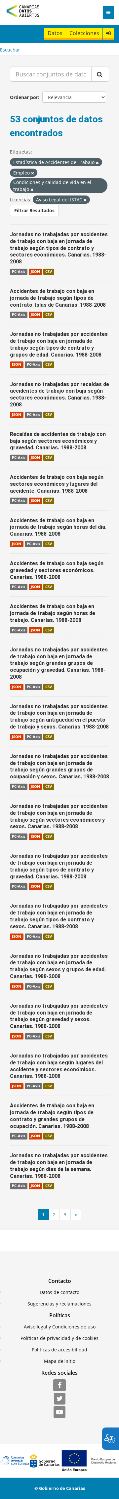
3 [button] (65, 1214)
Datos (55, 33)
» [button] (76, 1214)
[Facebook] (59, 1385)
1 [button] (43, 1214)
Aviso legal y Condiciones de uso (60, 1327)
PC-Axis (18, 271)
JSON (35, 271)
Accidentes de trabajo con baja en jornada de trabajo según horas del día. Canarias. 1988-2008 (58, 527)
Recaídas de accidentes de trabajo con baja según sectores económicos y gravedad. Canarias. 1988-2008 (58, 441)
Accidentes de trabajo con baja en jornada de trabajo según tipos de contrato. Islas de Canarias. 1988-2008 (58, 298)
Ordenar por (24, 97)
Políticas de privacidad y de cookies (59, 1338)
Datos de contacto (59, 1292)
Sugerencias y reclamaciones (59, 1304)
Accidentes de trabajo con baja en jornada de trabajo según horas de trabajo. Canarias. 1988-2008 (52, 613)
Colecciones (84, 33)
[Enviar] (100, 74)
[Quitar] (97, 162)
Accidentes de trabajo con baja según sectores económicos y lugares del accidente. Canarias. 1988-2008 (56, 484)
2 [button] (54, 1214)
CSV (48, 271)
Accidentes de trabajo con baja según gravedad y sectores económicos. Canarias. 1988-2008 (56, 570)
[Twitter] (59, 1399)
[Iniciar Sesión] (108, 33)
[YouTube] (59, 1412)
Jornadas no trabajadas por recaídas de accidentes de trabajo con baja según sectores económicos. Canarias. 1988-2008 (59, 394)
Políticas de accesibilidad (59, 1349)
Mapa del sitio (59, 1361)
